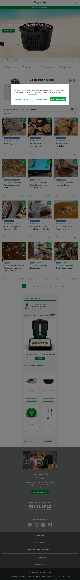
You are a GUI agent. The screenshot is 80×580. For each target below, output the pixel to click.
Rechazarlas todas (42, 99)
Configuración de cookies (21, 99)
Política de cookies (32, 94)
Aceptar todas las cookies (58, 99)
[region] (40, 94)
